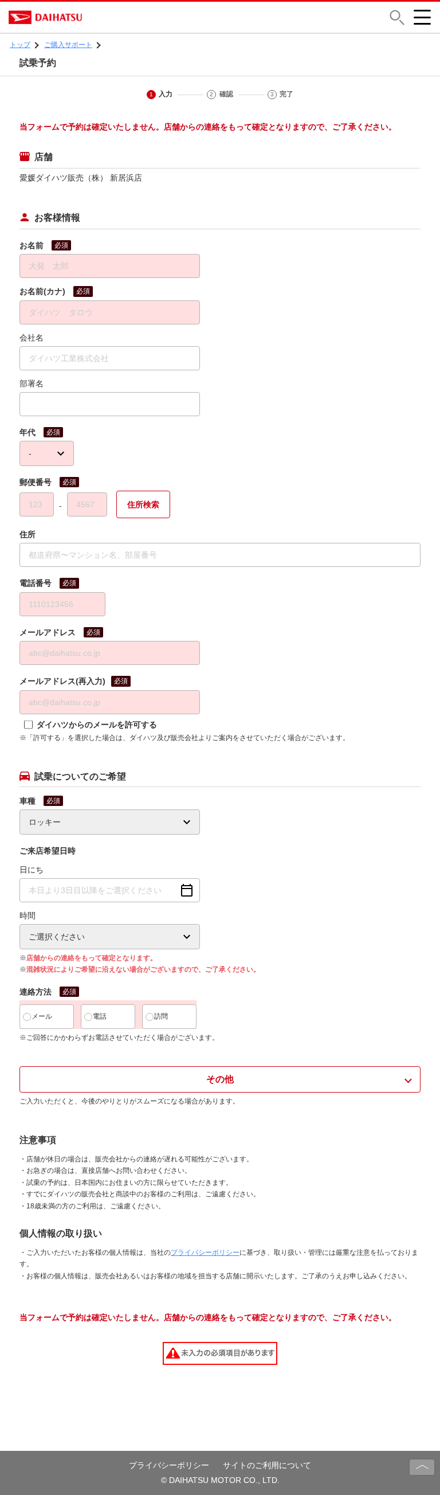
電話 (100, 1016)
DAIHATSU (94, 17)
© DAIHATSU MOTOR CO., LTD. (220, 1480)
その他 (220, 1079)
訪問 (161, 1016)
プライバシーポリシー (205, 1253)
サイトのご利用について (267, 1465)
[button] (397, 17)
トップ (20, 45)
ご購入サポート (68, 45)
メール (42, 1016)
